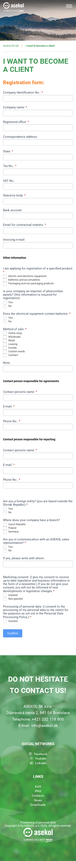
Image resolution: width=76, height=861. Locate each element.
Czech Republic (17, 524)
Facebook (40, 754)
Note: (7, 363)
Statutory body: (14, 195)
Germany (13, 531)
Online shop (15, 333)
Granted (12, 595)
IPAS (38, 791)
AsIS (38, 786)
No (10, 305)
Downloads (38, 805)
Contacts (38, 795)
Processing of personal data (38, 822)
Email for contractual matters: (24, 225)
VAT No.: (9, 181)
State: (8, 151)
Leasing (12, 344)
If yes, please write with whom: (24, 558)
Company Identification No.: (23, 92)
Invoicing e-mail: (14, 239)
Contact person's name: (20, 392)
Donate (12, 347)
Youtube (40, 758)
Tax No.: (9, 166)
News (38, 800)
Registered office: (16, 122)
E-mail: (9, 406)
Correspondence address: (20, 137)
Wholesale (14, 336)
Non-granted (15, 598)
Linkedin (40, 763)
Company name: (15, 107)
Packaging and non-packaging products (31, 283)
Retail (11, 340)
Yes (10, 302)
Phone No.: (11, 421)
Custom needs (16, 351)
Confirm (12, 633)
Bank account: (12, 210)
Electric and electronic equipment (27, 276)
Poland (12, 527)
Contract (13, 355)
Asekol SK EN (11, 45)
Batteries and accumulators (24, 279)
